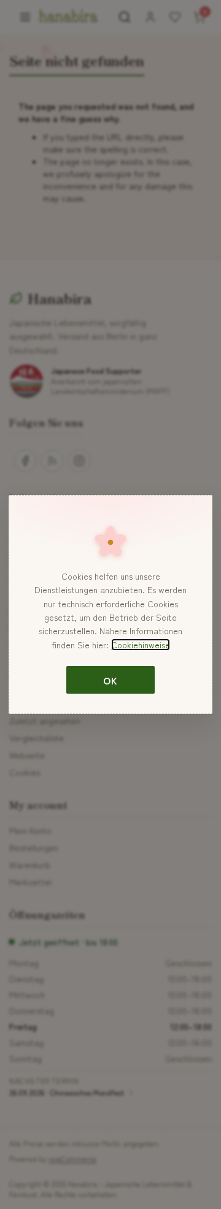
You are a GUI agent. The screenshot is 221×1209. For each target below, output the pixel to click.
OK (110, 680)
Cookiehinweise (140, 645)
